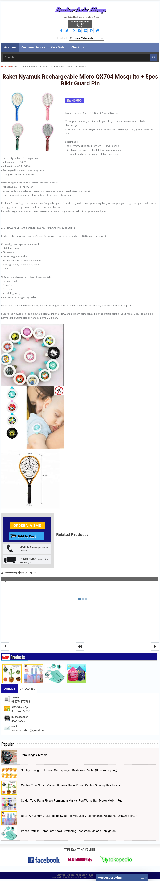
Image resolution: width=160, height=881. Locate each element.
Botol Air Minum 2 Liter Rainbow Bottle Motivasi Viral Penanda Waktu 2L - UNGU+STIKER (79, 816)
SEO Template (70, 876)
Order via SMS (27, 525)
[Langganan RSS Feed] (80, 31)
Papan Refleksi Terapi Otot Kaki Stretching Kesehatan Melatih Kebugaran (68, 831)
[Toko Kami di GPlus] (74, 31)
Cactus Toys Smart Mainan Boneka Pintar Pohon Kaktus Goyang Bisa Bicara (70, 785)
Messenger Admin (110, 877)
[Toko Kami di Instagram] (92, 31)
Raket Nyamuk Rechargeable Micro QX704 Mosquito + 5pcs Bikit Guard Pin (80, 80)
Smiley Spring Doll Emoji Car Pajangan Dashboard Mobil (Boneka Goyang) (69, 770)
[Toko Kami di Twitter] (67, 31)
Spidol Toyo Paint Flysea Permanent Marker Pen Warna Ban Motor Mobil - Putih (72, 800)
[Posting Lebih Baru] (5, 646)
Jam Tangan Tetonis (34, 755)
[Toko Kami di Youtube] (98, 31)
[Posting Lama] (155, 646)
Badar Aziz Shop (80, 9)
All (34, 573)
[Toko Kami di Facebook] (62, 31)
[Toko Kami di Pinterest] (86, 31)
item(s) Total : (80, 24)
